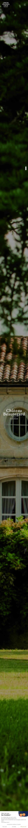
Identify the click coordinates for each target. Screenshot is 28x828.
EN (25, 169)
